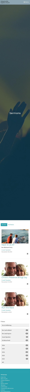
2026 (14, 345)
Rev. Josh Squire (14, 333)
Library (3, 390)
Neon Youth (4, 378)
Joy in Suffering (6, 325)
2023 (14, 355)
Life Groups (4, 386)
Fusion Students (5, 380)
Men (2, 382)
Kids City (3, 377)
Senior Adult (4, 383)
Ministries (4, 374)
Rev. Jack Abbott (14, 330)
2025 (14, 348)
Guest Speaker (14, 337)
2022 (14, 359)
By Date (4, 224)
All (3, 362)
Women (3, 385)
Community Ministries (7, 388)
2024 (14, 352)
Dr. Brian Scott (14, 340)
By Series (11, 224)
